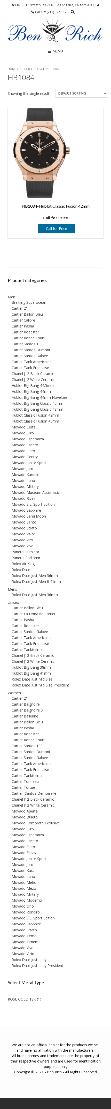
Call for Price (56, 228)
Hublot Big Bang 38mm (31, 667)
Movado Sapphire (26, 510)
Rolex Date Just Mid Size (32, 679)
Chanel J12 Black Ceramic (33, 373)
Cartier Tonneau (25, 781)
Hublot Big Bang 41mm (31, 673)
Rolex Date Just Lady (29, 959)
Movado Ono (23, 906)
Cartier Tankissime (27, 649)
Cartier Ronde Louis (28, 337)
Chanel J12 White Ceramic (33, 379)
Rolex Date (21, 569)
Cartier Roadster (25, 332)
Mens (12, 589)
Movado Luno (23, 480)
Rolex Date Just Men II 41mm (36, 581)
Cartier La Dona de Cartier (34, 613)
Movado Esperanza (28, 438)
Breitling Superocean (29, 302)
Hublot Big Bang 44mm (31, 391)
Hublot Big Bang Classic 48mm (37, 409)
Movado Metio (24, 882)
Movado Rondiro (26, 912)
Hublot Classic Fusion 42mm (35, 415)
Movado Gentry (25, 456)
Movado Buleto (25, 817)
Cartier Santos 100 (27, 343)
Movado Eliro (23, 433)
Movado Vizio (23, 953)
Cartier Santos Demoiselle (34, 793)
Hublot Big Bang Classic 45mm (37, 403)
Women (14, 692)
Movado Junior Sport (29, 462)
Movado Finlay (24, 852)
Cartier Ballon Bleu (27, 314)
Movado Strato (24, 528)
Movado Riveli (23, 498)
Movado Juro (22, 468)
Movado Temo (24, 935)
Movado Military (25, 486)
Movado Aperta (25, 811)
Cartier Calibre (23, 320)
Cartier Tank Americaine (32, 361)
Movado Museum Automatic (36, 492)
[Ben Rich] (55, 31)
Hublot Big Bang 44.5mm (33, 385)
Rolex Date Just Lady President (37, 965)
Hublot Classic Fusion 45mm (35, 421)
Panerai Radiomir (26, 557)
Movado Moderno (27, 900)
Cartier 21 (20, 308)
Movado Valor (23, 534)
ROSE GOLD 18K (22, 999)
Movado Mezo (24, 888)
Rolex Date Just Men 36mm (35, 575)
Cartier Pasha (23, 326)
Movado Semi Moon (29, 516)
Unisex (13, 602)
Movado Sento (24, 522)
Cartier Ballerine (25, 716)
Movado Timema (26, 941)
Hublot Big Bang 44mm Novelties (40, 397)
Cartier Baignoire (26, 704)
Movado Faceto (25, 444)
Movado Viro (22, 539)
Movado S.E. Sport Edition (33, 504)
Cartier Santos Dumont (31, 349)
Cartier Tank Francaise (30, 367)
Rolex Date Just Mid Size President (40, 685)
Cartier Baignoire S (27, 710)
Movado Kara (23, 870)
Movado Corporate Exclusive (36, 823)
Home (12, 69)
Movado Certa (24, 427)
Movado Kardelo (25, 474)
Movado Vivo (23, 545)
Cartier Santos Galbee (30, 355)
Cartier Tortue (23, 787)
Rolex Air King (23, 563)
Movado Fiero (23, 450)
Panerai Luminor (25, 551)
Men (11, 296)
